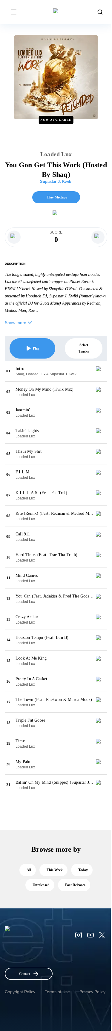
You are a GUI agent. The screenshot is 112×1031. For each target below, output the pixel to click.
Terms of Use (57, 991)
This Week (55, 870)
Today (83, 870)
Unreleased (41, 885)
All (29, 870)
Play (36, 348)
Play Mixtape (57, 197)
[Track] (100, 371)
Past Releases (75, 885)
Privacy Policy (92, 991)
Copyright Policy (20, 991)
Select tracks (84, 348)
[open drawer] (14, 12)
